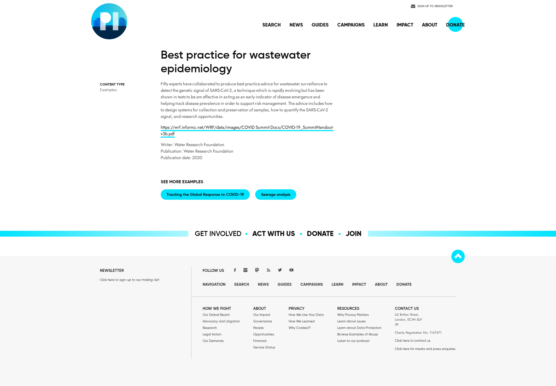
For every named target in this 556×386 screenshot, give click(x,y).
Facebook (234, 270)
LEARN (337, 284)
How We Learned (302, 321)
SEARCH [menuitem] (271, 25)
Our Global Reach (216, 315)
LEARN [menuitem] (380, 25)
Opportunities (263, 334)
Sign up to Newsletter (435, 6)
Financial (259, 341)
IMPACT (359, 284)
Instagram (245, 270)
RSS (268, 270)
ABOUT (381, 284)
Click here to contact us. (413, 341)
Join (353, 233)
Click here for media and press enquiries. (425, 349)
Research (210, 328)
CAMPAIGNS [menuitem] (351, 25)
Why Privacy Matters (353, 315)
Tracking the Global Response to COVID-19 (205, 194)
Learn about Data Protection (359, 328)
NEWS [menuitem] (296, 25)
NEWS (263, 284)
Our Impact (261, 315)
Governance (262, 321)
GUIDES (285, 284)
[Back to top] (458, 256)
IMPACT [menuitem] (405, 25)
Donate (320, 233)
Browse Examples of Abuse (357, 334)
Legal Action (212, 334)
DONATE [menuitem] (455, 25)
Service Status (264, 347)
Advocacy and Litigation (221, 321)
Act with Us (273, 233)
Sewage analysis (275, 194)
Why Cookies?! (299, 328)
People (258, 328)
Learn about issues (351, 321)
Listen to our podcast (353, 341)
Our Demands (213, 341)
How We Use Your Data (306, 315)
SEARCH (241, 284)
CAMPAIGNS (311, 284)
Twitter (280, 270)
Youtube (291, 270)
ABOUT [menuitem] (429, 25)
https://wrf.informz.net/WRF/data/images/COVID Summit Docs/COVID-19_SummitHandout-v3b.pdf (247, 130)
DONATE (404, 284)
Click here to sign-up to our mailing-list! (129, 280)
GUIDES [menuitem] (320, 25)
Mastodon (257, 270)
